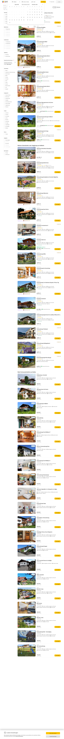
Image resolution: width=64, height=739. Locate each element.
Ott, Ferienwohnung (41, 646)
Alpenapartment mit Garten (42, 389)
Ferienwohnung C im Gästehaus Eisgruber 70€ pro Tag (48, 282)
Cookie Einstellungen (53, 736)
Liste (55, 7)
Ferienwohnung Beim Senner (43, 72)
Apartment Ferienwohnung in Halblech (45, 116)
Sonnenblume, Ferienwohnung (43, 517)
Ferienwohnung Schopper (42, 546)
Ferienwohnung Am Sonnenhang (43, 268)
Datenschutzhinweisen (19, 736)
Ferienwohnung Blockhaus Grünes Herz (45, 12)
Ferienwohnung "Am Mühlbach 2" (43, 432)
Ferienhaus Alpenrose (41, 239)
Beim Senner (39, 603)
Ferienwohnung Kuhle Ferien (43, 162)
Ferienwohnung (40, 417)
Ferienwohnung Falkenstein (42, 193)
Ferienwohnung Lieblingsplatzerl (43, 343)
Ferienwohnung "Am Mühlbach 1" (43, 460)
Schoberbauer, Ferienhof (42, 375)
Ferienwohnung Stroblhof (42, 41)
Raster (59, 7)
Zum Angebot (58, 22)
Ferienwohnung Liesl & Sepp (42, 131)
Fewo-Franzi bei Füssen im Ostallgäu (44, 560)
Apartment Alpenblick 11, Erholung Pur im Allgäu (47, 489)
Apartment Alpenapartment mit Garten (45, 102)
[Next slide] (34, 31)
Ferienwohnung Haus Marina (43, 209)
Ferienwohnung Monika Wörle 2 (43, 86)
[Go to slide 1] (25, 51)
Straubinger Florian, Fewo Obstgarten (44, 532)
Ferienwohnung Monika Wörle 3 (43, 55)
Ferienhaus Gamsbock (41, 298)
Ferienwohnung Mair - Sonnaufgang (44, 631)
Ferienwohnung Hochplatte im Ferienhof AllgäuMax (47, 177)
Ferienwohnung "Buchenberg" (43, 474)
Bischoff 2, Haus (40, 589)
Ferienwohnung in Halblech (42, 403)
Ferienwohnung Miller (41, 254)
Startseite (4, 5)
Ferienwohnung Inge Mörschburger (44, 357)
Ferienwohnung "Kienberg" (42, 329)
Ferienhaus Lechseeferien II (42, 225)
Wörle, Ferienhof (40, 574)
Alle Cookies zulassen (53, 733)
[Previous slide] (19, 31)
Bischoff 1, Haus (40, 617)
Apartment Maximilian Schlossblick (44, 148)
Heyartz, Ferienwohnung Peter (43, 446)
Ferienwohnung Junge (41, 503)
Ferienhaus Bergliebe (41, 27)
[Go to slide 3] (26, 51)
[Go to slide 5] (27, 51)
